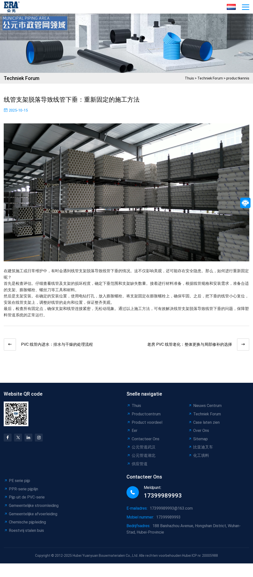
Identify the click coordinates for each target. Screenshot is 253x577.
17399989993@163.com (171, 508)
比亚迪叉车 (203, 447)
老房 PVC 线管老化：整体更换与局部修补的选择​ (189, 344)
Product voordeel (147, 422)
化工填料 (201, 455)
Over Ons (201, 430)
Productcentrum (146, 414)
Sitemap (200, 439)
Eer (134, 430)
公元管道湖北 (143, 455)
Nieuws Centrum (207, 405)
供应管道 (140, 464)
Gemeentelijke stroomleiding (34, 505)
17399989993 (163, 495)
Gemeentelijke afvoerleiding (33, 514)
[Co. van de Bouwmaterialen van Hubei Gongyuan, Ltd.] (13, 6)
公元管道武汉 (143, 447)
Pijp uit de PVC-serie (27, 497)
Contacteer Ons (145, 439)
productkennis (237, 78)
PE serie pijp (19, 480)
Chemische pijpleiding (27, 522)
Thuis (189, 78)
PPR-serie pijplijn (23, 489)
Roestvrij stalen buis (26, 530)
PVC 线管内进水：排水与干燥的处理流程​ (57, 344)
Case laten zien (206, 422)
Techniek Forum (210, 78)
